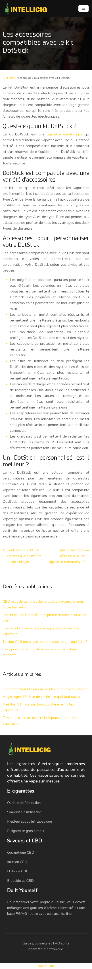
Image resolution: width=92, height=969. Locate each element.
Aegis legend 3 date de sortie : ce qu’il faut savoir (41, 696)
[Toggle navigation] (83, 8)
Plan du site (46, 966)
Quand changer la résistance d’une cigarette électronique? (67, 556)
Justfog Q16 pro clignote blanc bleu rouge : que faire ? (45, 641)
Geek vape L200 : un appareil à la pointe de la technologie (24, 556)
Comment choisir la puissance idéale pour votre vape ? (45, 689)
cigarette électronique (65, 134)
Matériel (11, 78)
